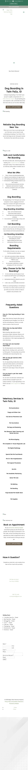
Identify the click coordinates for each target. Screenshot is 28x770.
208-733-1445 (15, 594)
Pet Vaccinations (14, 423)
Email (4, 650)
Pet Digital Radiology (14, 448)
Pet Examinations (14, 408)
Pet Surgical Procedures (14, 463)
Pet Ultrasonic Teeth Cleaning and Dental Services (14, 432)
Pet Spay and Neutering (14, 427)
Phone (4, 651)
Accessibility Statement (17, 701)
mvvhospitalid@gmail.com (15, 596)
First (13, 646)
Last (13, 648)
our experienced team (15, 162)
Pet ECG (14, 469)
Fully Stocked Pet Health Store (14, 492)
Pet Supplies (14, 499)
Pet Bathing (14, 484)
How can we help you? (8, 655)
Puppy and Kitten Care (14, 412)
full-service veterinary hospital (16, 527)
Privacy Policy (8, 701)
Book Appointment (14, 6)
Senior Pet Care (14, 478)
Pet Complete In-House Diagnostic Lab (14, 443)
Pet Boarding (14, 488)
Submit (4, 659)
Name (4, 644)
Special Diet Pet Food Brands (14, 454)
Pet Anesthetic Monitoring (14, 473)
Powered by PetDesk (14, 703)
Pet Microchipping (14, 439)
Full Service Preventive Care (14, 416)
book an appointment (16, 383)
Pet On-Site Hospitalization (14, 458)
